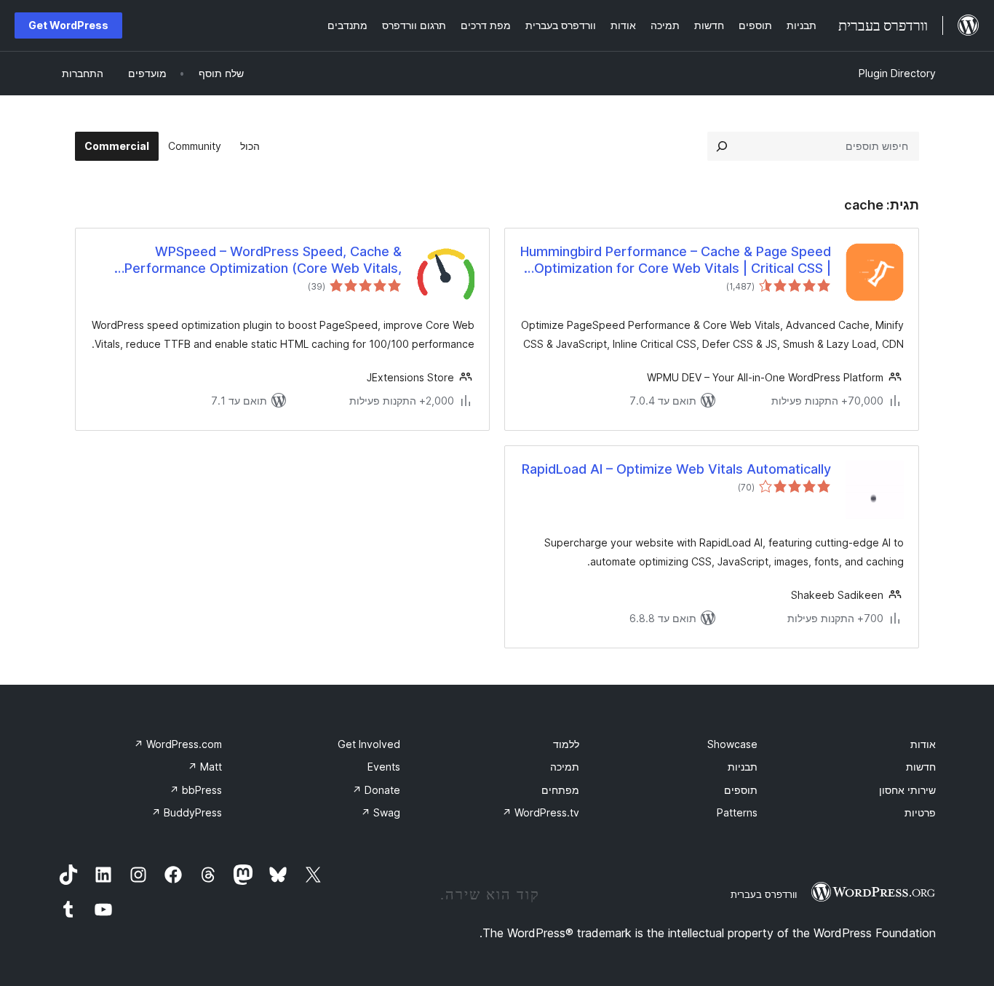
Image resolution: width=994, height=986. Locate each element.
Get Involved (369, 744)
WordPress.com (178, 744)
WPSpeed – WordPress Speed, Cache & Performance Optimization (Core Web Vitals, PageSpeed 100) (263, 260)
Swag (380, 812)
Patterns (737, 812)
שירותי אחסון (907, 790)
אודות (923, 744)
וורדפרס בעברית (764, 894)
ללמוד (566, 744)
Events (383, 766)
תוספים (741, 790)
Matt (205, 766)
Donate (376, 790)
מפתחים (560, 790)
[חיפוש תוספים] (721, 146)
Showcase (732, 744)
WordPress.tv (540, 812)
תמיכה (564, 766)
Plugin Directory (897, 73)
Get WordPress (68, 25)
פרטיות (920, 812)
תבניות (743, 766)
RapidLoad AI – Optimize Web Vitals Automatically (676, 469)
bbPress (196, 790)
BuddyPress (186, 812)
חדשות (921, 766)
